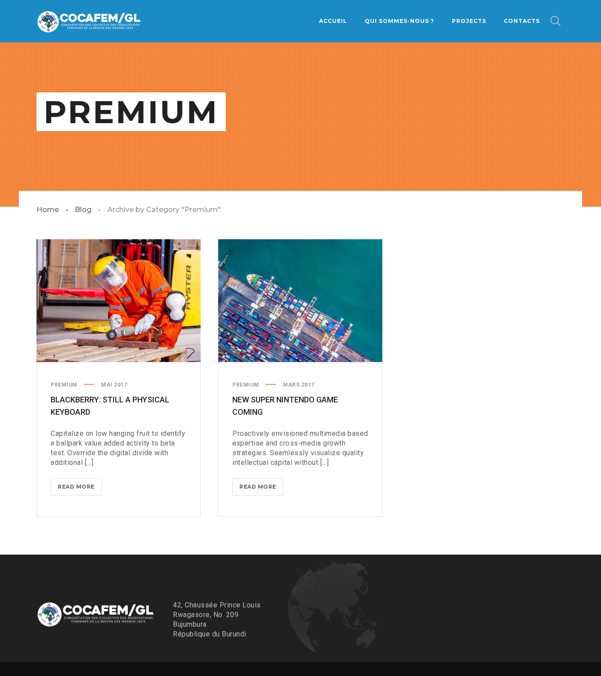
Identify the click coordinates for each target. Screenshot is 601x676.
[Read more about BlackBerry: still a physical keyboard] (118, 300)
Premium (64, 385)
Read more (80, 489)
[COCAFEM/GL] (89, 21)
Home (48, 209)
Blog (83, 209)
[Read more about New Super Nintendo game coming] (300, 300)
